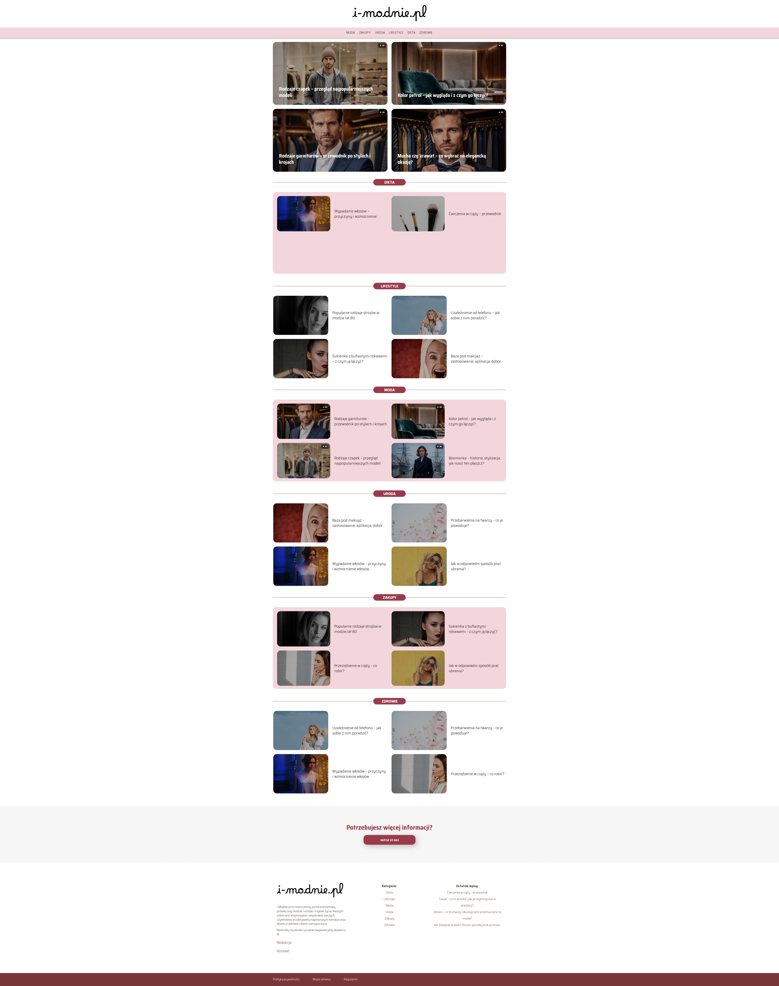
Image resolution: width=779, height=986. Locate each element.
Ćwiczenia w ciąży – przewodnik (475, 213)
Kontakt (283, 951)
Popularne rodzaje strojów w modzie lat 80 (355, 315)
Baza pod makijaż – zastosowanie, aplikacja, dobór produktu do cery (476, 358)
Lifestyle (396, 32)
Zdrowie (426, 32)
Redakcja (284, 942)
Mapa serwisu (322, 979)
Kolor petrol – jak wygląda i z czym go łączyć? (443, 95)
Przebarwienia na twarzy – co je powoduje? (477, 523)
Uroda (380, 32)
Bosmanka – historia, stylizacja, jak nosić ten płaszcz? (475, 460)
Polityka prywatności (286, 979)
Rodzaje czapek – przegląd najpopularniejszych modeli (326, 92)
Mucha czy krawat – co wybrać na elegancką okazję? (442, 159)
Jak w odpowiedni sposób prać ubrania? (476, 566)
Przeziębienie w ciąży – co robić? (355, 668)
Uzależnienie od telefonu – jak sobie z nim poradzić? (475, 315)
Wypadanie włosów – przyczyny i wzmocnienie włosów (355, 213)
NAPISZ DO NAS (389, 840)
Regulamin (351, 979)
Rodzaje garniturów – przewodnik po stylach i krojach (325, 159)
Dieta (411, 32)
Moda (350, 32)
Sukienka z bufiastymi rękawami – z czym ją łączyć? (359, 358)
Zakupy (365, 32)
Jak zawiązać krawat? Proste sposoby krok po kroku (467, 924)
